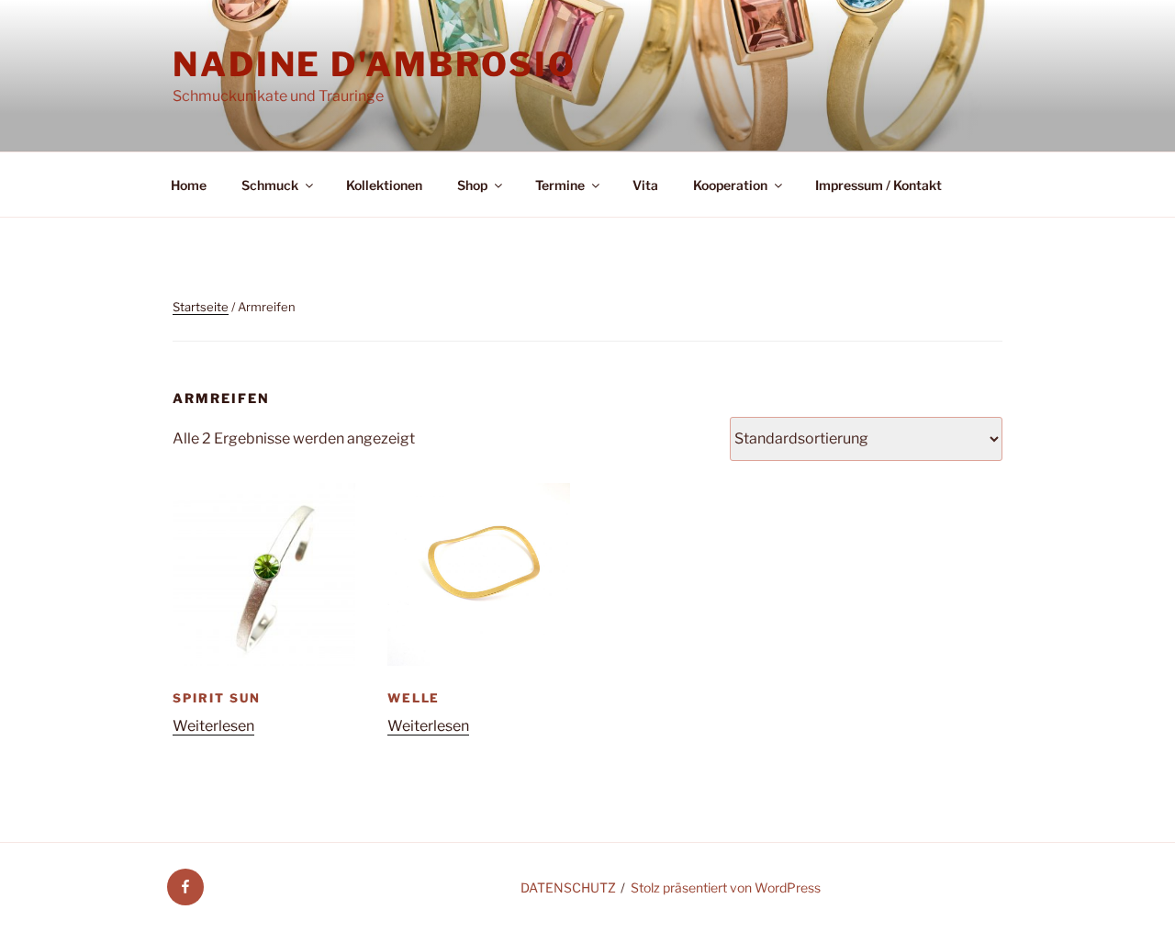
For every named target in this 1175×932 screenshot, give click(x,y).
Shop (472, 185)
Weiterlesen (213, 726)
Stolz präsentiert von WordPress (726, 887)
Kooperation (730, 185)
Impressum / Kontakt (878, 185)
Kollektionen (384, 185)
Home (189, 185)
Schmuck (269, 185)
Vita (645, 185)
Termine (560, 185)
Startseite (201, 306)
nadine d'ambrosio (374, 64)
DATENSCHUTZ (568, 887)
